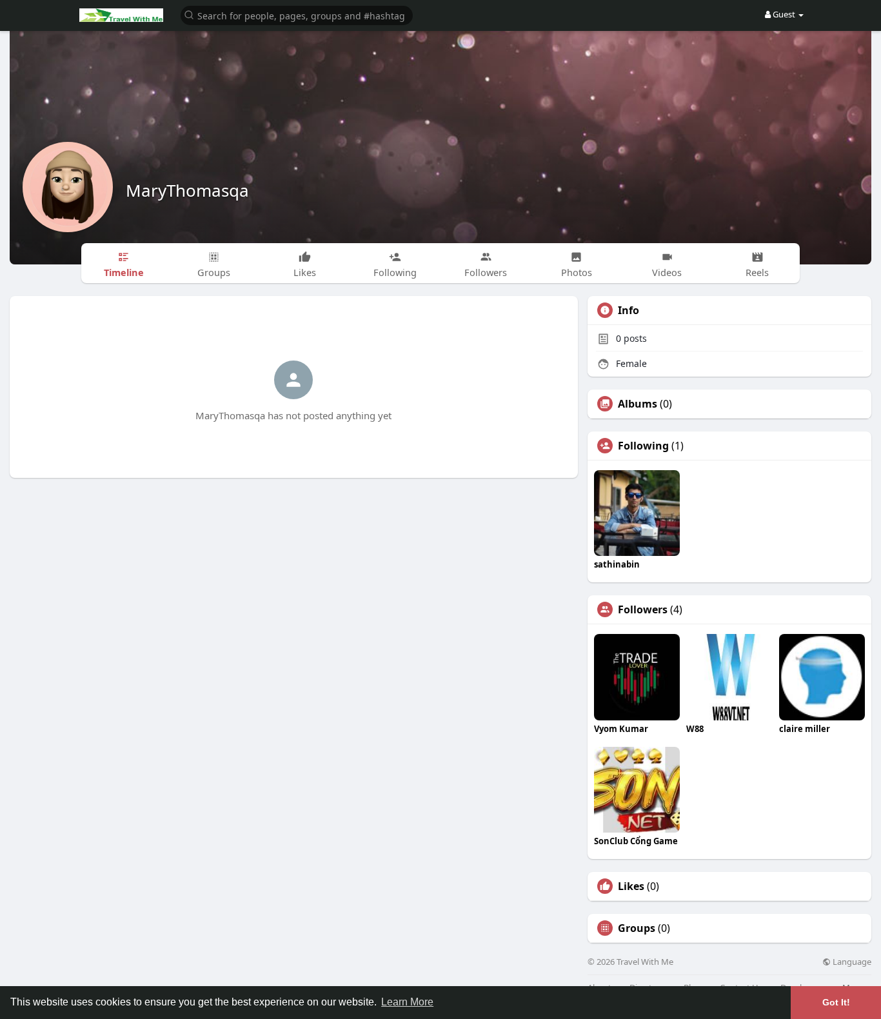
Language (851, 962)
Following (643, 445)
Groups (636, 928)
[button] (296, 14)
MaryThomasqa (187, 190)
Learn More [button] (407, 1001)
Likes (631, 886)
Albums (637, 404)
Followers (643, 609)
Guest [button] (784, 14)
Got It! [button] (836, 1002)
